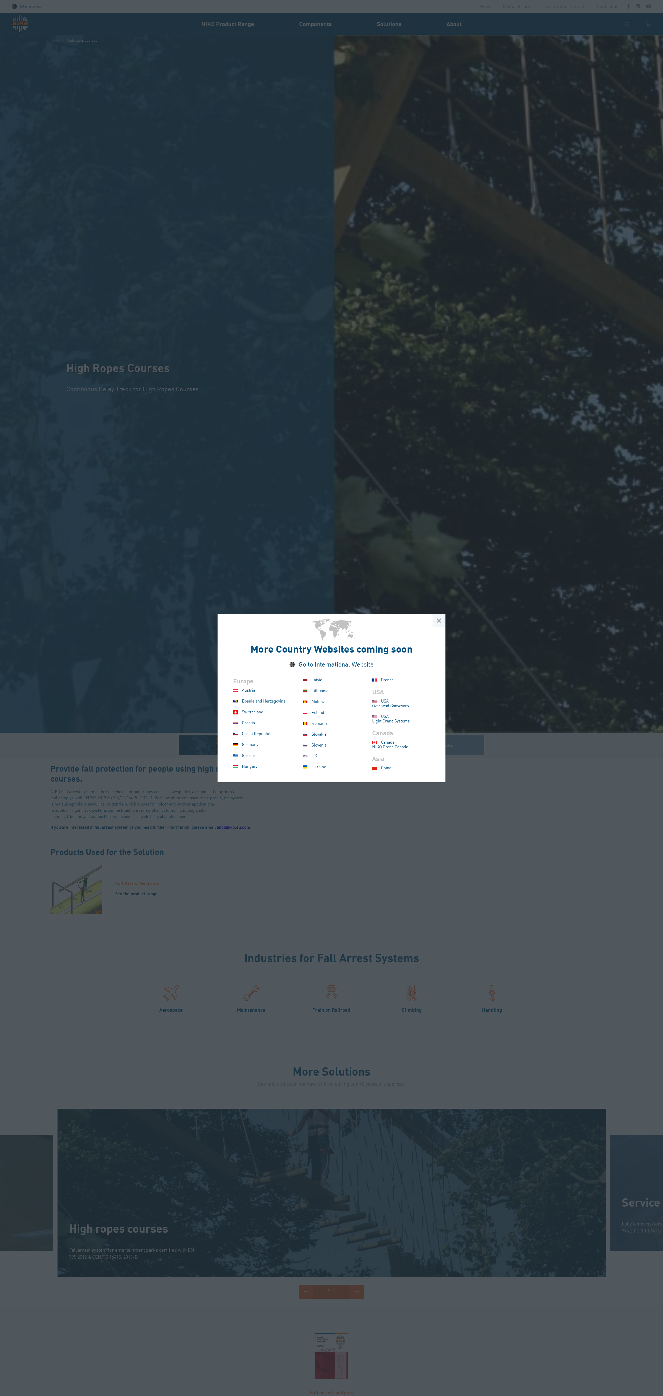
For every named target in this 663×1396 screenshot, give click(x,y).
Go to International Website (336, 665)
